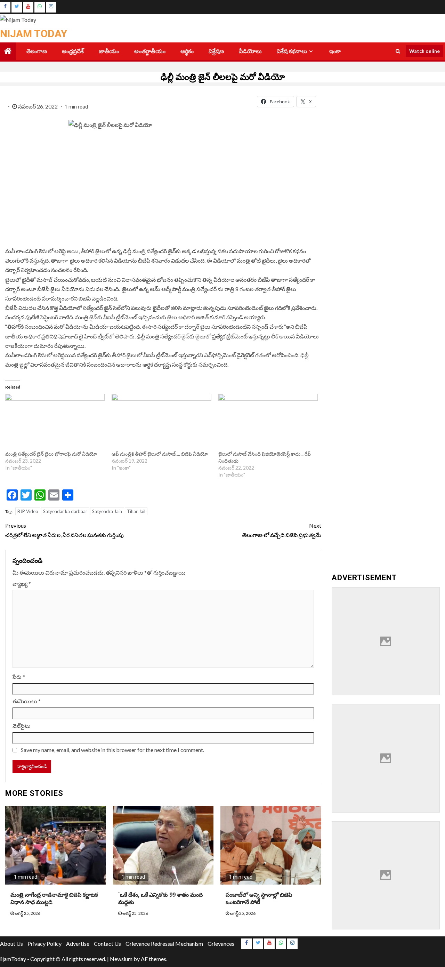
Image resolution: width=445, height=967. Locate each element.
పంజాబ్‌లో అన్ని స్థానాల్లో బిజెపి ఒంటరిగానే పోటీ (259, 898)
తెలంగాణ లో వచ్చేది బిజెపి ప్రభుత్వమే (281, 530)
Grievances (221, 943)
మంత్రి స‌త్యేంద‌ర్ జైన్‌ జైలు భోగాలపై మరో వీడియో (51, 454)
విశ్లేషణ (216, 51)
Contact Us (107, 943)
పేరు (19, 676)
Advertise (77, 943)
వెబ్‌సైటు (22, 725)
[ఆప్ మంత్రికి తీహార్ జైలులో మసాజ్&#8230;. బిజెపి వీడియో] (161, 422)
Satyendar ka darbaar (65, 511)
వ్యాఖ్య (22, 583)
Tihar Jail (136, 511)
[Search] (398, 51)
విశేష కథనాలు (292, 51)
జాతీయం (109, 51)
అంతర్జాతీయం (149, 51)
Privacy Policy (44, 943)
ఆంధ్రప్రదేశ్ (73, 51)
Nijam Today (33, 33)
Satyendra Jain (107, 511)
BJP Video (27, 511)
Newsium (121, 959)
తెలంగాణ (36, 51)
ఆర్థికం (187, 51)
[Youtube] (28, 7)
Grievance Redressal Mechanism (164, 943)
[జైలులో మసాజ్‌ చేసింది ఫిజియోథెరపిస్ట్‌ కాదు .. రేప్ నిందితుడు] (268, 422)
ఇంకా (335, 51)
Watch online (424, 51)
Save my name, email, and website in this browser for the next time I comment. (112, 749)
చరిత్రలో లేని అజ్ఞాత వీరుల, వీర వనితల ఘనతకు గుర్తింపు (65, 530)
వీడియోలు (250, 51)
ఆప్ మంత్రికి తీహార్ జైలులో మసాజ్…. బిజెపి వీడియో (160, 454)
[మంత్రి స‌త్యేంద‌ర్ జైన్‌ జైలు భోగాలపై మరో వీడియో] (55, 422)
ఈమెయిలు (27, 701)
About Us (11, 943)
